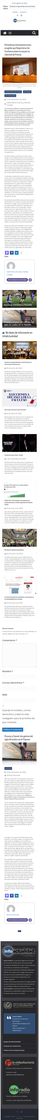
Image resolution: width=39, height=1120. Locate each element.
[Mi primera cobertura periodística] (19, 530)
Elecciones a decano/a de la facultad (15, 410)
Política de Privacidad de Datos (14, 1050)
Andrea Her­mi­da (13, 915)
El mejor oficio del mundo (13, 92)
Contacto (23, 12)
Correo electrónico (13, 682)
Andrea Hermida (13, 775)
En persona (27, 92)
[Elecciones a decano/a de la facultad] (19, 390)
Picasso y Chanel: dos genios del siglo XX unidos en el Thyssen (19, 322)
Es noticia (8, 768)
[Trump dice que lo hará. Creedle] (19, 435)
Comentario (9, 640)
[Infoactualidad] (19, 18)
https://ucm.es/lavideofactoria (15, 1075)
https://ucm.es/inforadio (24, 1100)
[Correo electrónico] (30, 280)
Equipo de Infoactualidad (12, 1042)
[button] (7, 253)
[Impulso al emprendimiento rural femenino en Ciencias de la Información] (19, 342)
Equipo (15, 12)
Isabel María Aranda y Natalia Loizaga (18, 104)
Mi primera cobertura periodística (14, 550)
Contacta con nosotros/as (12, 1046)
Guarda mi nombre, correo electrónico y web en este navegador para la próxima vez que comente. (18, 716)
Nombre (7, 671)
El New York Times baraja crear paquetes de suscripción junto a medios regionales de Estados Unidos (18, 502)
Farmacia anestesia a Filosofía (18, 303)
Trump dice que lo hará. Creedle (13, 455)
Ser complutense (10, 95)
